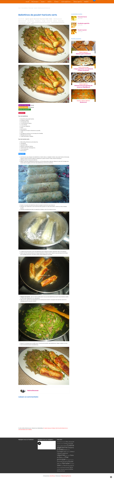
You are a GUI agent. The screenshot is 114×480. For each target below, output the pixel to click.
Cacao (62, 443)
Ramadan (29, 22)
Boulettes (59, 443)
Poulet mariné (82, 30)
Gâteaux (72, 451)
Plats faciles (68, 459)
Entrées (56, 1)
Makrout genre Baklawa (83, 54)
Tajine (71, 467)
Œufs (63, 471)
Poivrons (71, 459)
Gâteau (68, 451)
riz (70, 463)
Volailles (46, 18)
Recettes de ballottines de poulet (57, 22)
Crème (58, 445)
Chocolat (70, 443)
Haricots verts (49, 20)
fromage (43, 20)
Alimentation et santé (61, 441)
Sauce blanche (70, 465)
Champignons (38, 20)
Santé (62, 465)
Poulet (70, 461)
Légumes (27, 18)
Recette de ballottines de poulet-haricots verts (41, 22)
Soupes (43, 1)
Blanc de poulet (31, 20)
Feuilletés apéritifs (83, 23)
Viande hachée (64, 469)
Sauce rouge (59, 467)
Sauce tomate (65, 467)
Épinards (59, 471)
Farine (68, 449)
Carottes (65, 443)
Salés (59, 465)
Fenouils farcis (82, 17)
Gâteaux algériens (77, 1)
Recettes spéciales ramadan (23, 23)
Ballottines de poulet (58, 18)
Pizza (63, 457)
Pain (66, 455)
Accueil (27, 1)
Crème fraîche (63, 445)
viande (58, 469)
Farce (65, 449)
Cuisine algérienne (65, 1)
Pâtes (61, 463)
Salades (49, 1)
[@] (47, 443)
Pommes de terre (62, 461)
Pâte (58, 463)
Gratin (64, 451)
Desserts (86, 1)
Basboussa (83, 102)
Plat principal (34, 1)
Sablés (73, 463)
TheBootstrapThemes (66, 476)
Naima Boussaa (32, 390)
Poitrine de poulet (22, 22)
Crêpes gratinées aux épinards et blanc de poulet (83, 69)
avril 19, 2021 (21, 18)
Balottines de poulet (22, 20)
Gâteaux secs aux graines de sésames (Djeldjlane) (83, 86)
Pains (69, 455)
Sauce (65, 465)
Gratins (80, 67)
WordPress (52, 476)
